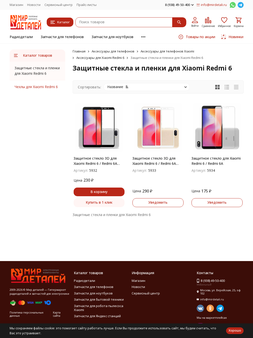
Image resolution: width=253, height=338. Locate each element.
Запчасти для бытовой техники (99, 299)
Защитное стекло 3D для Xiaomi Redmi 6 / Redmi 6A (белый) (154, 161)
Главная (79, 51)
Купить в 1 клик (99, 202)
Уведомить (158, 202)
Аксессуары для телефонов (113, 51)
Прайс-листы (87, 4)
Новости (34, 4)
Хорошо (235, 330)
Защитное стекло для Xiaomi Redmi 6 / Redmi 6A (216, 161)
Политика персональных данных (26, 314)
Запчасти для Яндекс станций (97, 316)
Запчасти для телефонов (62, 36)
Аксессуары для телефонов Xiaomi (167, 51)
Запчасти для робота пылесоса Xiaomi (98, 308)
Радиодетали (21, 36)
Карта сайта (57, 314)
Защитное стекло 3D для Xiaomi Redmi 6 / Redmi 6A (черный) (95, 161)
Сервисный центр (58, 4)
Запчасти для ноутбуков (112, 36)
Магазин (16, 4)
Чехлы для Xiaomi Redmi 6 (36, 86)
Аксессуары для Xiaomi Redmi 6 (100, 57)
